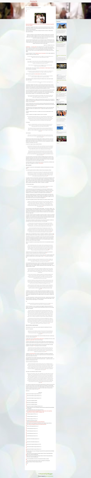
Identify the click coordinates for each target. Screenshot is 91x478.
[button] (36, 105)
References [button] (27, 390)
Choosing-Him (33, 1)
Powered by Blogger (46, 474)
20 (26, 438)
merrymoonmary (49, 476)
